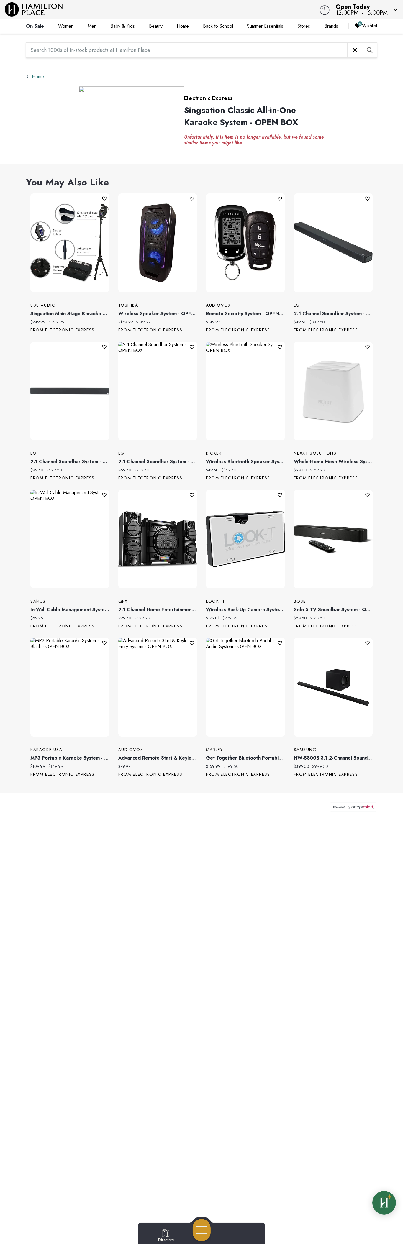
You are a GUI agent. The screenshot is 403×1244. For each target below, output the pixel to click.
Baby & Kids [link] (122, 26)
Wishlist (369, 25)
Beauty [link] (156, 26)
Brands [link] (331, 26)
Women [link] (65, 26)
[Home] (152, 9)
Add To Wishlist (104, 198)
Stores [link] (303, 26)
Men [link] (92, 26)
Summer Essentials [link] (265, 26)
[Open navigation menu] (202, 1230)
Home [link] (183, 26)
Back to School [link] (218, 26)
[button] (364, 9)
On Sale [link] (35, 26)
